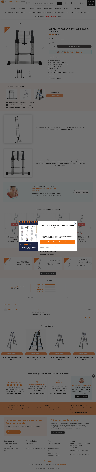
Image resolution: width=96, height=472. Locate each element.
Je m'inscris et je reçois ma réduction (57, 241)
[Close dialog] (75, 223)
